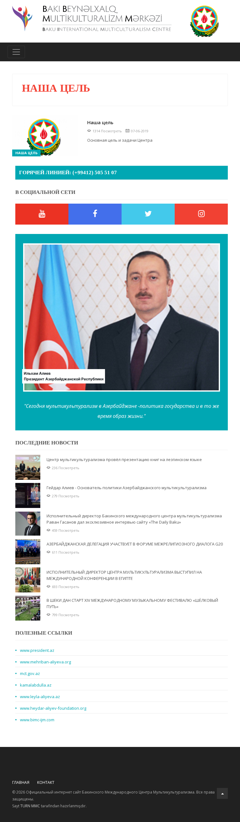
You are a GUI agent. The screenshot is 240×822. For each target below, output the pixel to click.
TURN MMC (30, 806)
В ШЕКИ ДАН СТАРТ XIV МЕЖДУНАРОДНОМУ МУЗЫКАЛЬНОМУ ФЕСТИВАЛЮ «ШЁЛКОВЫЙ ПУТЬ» (132, 603)
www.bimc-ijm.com (37, 720)
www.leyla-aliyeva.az (40, 696)
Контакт (45, 782)
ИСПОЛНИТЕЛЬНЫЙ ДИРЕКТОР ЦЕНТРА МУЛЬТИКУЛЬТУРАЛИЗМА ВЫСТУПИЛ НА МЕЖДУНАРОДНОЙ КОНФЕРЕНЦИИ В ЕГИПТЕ (124, 575)
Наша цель (26, 152)
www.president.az (37, 650)
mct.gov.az (30, 673)
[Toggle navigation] (16, 52)
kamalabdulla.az (36, 685)
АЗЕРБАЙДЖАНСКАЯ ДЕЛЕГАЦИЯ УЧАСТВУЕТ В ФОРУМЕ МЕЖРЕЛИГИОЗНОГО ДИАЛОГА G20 (135, 544)
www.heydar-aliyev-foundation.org (53, 708)
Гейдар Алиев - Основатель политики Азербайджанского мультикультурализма (127, 487)
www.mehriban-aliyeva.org (45, 662)
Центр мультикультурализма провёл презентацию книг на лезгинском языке (124, 459)
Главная (20, 782)
